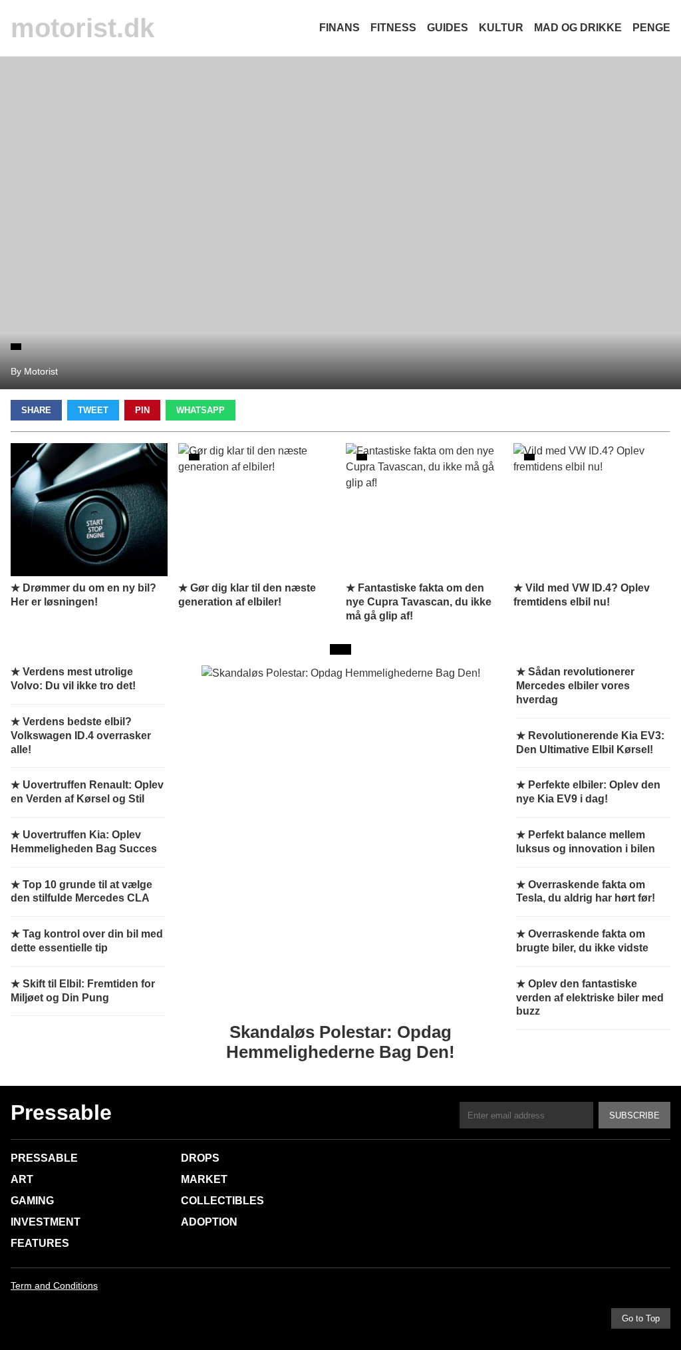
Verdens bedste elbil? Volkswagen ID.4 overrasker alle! (81, 735)
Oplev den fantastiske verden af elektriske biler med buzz (590, 997)
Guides (447, 27)
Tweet (93, 410)
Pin (142, 410)
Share (36, 410)
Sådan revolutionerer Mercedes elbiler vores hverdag (575, 685)
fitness (393, 27)
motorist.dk (82, 28)
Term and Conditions (54, 1285)
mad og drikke (578, 27)
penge (651, 27)
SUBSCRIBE (634, 1115)
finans (339, 27)
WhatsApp (200, 410)
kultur (501, 27)
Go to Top (641, 1318)
